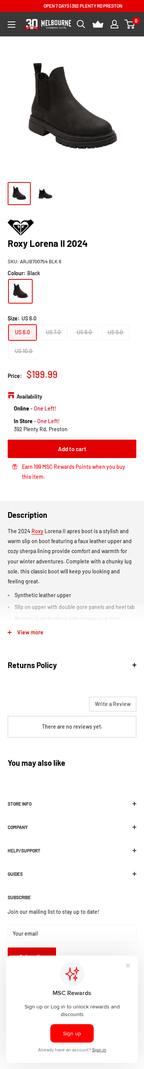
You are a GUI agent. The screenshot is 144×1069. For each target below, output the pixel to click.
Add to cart (72, 448)
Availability (29, 396)
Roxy (37, 531)
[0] (130, 24)
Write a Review (113, 704)
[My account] (114, 24)
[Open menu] (11, 24)
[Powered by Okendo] (27, 706)
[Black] (20, 291)
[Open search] (81, 24)
